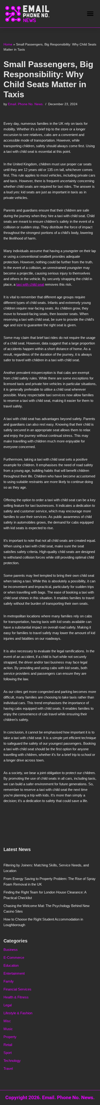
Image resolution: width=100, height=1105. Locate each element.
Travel (8, 1068)
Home (7, 44)
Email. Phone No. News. (25, 104)
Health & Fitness (16, 997)
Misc (7, 1021)
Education (11, 965)
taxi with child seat (30, 284)
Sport (7, 1053)
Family (8, 981)
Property (10, 1037)
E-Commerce (13, 957)
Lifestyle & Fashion (17, 1013)
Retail (7, 1045)
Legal (7, 1005)
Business (10, 950)
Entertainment (14, 973)
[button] (90, 13)
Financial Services (17, 989)
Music (8, 1029)
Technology (12, 1061)
